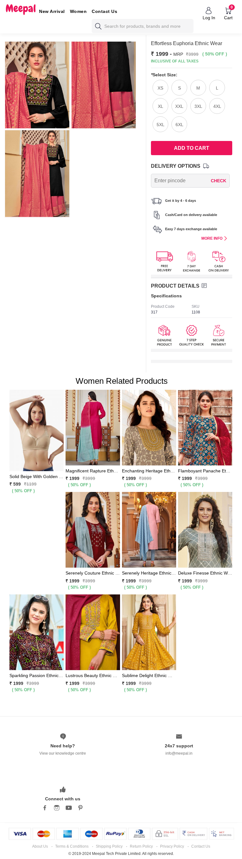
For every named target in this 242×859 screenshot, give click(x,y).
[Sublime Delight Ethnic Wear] (149, 631)
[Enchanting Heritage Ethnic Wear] (149, 427)
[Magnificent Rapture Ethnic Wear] (93, 427)
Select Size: (164, 74)
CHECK (218, 180)
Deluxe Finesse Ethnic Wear (206, 573)
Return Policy (141, 846)
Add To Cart (191, 148)
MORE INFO (211, 238)
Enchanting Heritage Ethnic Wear (155, 470)
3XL (198, 106)
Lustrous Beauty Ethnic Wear (95, 675)
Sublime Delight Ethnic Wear (150, 675)
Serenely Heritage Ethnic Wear (152, 573)
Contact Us (104, 11)
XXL (179, 106)
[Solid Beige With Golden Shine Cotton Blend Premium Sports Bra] (36, 429)
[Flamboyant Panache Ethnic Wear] (205, 427)
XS (160, 88)
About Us (40, 846)
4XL (217, 106)
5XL (160, 124)
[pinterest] (80, 807)
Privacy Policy (172, 846)
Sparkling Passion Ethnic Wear (40, 675)
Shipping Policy (109, 846)
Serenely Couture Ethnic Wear (96, 573)
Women (78, 11)
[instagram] (56, 807)
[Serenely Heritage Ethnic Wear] (149, 529)
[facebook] (45, 807)
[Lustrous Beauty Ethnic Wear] (93, 631)
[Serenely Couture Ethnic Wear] (93, 529)
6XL (179, 124)
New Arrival (52, 11)
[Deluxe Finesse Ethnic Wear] (205, 529)
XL (160, 106)
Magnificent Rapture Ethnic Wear (98, 470)
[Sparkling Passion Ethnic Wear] (36, 631)
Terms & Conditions (72, 846)
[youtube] (68, 807)
